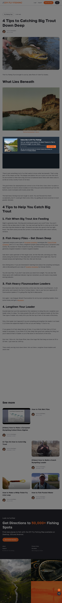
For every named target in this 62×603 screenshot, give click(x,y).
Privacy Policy (35, 546)
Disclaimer (34, 548)
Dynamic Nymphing (32, 267)
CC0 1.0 (37, 132)
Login (35, 2)
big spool (21, 300)
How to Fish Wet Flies (41, 409)
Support (40, 2)
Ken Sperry (13, 30)
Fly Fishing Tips (8, 14)
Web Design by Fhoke (37, 550)
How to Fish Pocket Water (42, 493)
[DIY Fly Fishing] (12, 2)
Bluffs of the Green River (28, 132)
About (4, 546)
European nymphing (30, 242)
